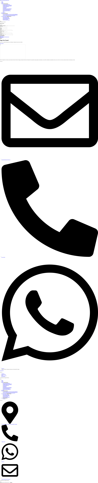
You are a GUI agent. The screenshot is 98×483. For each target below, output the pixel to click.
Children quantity (2, 34)
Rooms (1, 29)
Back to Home (2, 43)
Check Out (1, 26)
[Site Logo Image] (4, 0)
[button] (2, 35)
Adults (1, 32)
